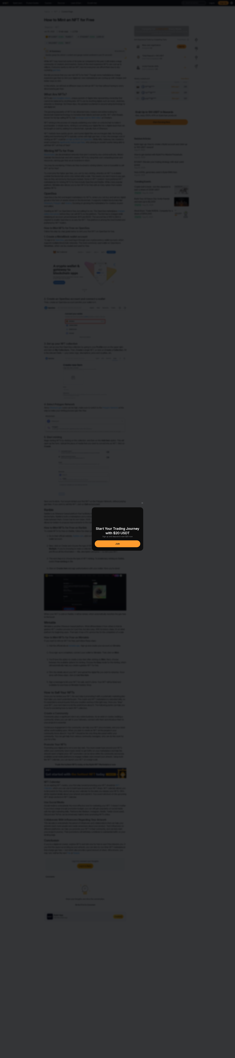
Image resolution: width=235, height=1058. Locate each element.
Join (117, 543)
